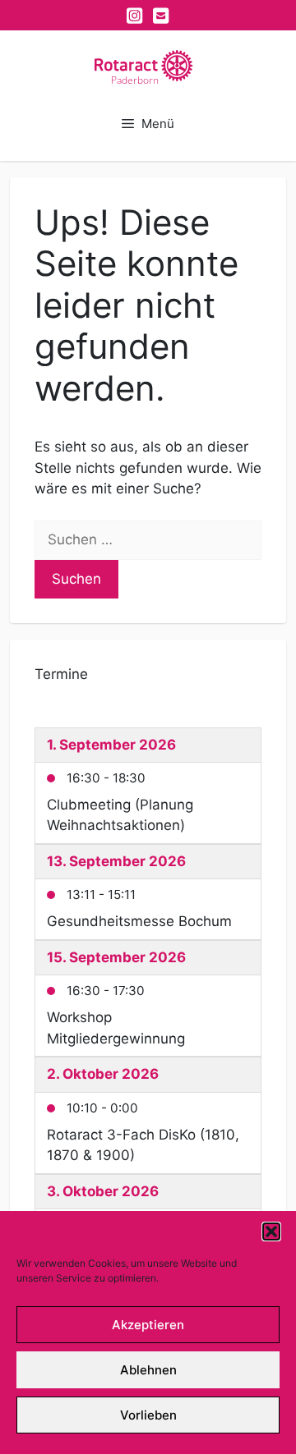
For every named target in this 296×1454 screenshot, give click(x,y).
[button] (271, 1231)
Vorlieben (148, 1415)
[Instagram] (135, 16)
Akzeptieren (148, 1324)
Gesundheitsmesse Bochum (139, 921)
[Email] (161, 16)
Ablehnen (148, 1370)
